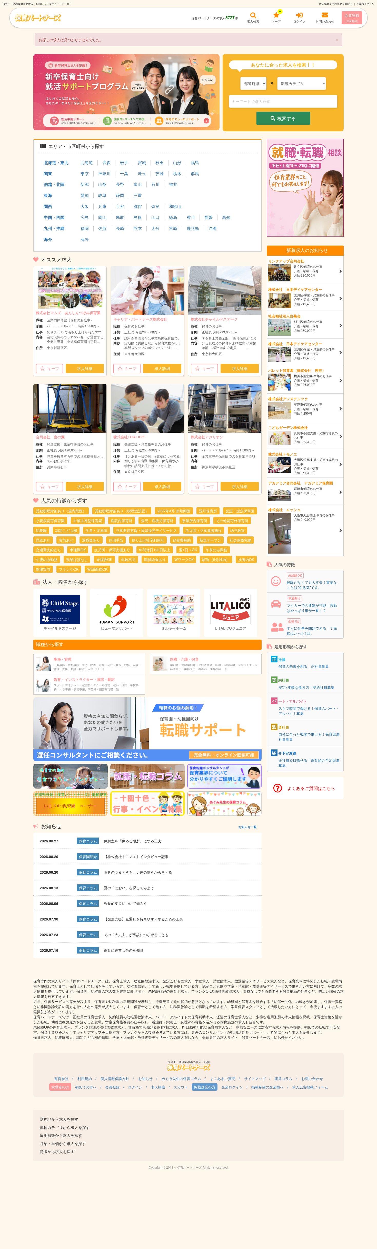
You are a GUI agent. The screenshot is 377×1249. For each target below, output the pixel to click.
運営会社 (61, 1078)
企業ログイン (232, 1086)
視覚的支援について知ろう (125, 903)
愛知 (85, 195)
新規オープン (210, 540)
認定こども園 (66, 530)
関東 (48, 173)
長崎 (120, 228)
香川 (191, 217)
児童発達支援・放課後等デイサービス (146, 530)
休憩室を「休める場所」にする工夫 (132, 840)
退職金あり (91, 540)
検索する (286, 118)
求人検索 (158, 1086)
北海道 (87, 162)
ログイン (135, 1086)
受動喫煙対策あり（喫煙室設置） (122, 510)
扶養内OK (246, 559)
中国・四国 (54, 217)
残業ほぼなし (77, 559)
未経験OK (104, 559)
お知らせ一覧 (247, 826)
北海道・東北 (56, 162)
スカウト (181, 1086)
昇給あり (43, 540)
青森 (106, 162)
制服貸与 (43, 569)
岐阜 (102, 195)
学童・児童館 (96, 530)
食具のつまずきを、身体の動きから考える (138, 872)
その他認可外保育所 (232, 520)
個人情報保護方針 (115, 1078)
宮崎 (173, 228)
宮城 (142, 162)
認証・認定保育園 (240, 510)
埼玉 (142, 173)
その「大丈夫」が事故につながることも (136, 934)
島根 (138, 217)
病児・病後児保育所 (157, 520)
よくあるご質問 (222, 1078)
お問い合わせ (312, 1078)
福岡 (85, 228)
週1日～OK (188, 549)
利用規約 (84, 1078)
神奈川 (104, 173)
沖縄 (213, 228)
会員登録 (352, 18)
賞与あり (66, 540)
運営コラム (283, 1078)
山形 (177, 162)
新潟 (85, 184)
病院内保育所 (121, 520)
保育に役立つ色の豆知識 (123, 950)
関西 (48, 206)
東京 (85, 173)
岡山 (102, 217)
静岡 (120, 195)
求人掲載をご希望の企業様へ (335, 4)
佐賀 (102, 228)
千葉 (124, 173)
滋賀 (138, 206)
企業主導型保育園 (87, 520)
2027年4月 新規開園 (173, 510)
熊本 (138, 228)
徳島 (173, 217)
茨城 (159, 173)
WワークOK (184, 559)
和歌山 (175, 206)
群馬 (195, 173)
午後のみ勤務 (46, 559)
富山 (138, 184)
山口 (155, 217)
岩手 (124, 162)
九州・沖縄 (54, 228)
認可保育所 (208, 510)
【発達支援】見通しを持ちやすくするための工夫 (143, 919)
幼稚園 (41, 530)
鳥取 (120, 217)
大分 (155, 228)
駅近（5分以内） (216, 559)
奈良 (155, 206)
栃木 (177, 173)
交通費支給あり (48, 549)
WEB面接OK (97, 569)
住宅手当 (116, 540)
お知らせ (145, 1078)
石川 (155, 184)
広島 (85, 217)
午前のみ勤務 (216, 549)
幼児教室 (237, 530)
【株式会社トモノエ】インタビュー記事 (136, 856)
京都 (120, 206)
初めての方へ (86, 1086)
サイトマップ (255, 1078)
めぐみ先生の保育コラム (181, 1078)
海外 (48, 239)
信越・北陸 (54, 184)
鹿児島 (193, 228)
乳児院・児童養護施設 (204, 530)
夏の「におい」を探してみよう (129, 887)
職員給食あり (155, 559)
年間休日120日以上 (154, 549)
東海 (48, 195)
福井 (173, 184)
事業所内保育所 (194, 520)
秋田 (159, 162)
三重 (138, 195)
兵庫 (102, 206)
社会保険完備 (240, 540)
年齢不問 (128, 559)
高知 (226, 217)
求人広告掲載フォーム (310, 1086)
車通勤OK (78, 549)
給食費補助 (182, 540)
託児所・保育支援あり (112, 549)
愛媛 (208, 217)
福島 (195, 162)
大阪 (85, 206)
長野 (120, 184)
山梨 (102, 184)
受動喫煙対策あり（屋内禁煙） (61, 510)
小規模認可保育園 (50, 520)
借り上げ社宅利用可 (148, 540)
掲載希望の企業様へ (267, 1086)
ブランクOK (68, 569)
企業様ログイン (365, 4)
